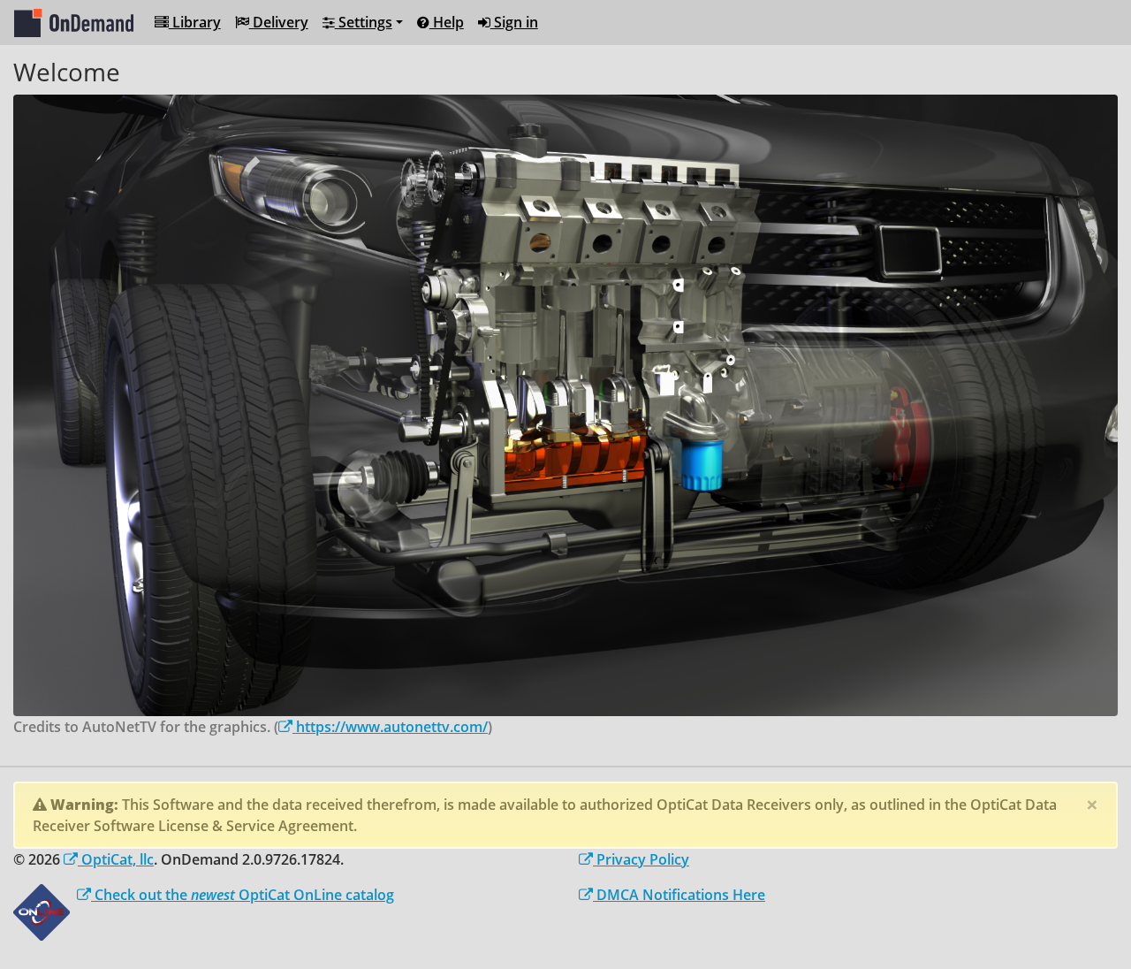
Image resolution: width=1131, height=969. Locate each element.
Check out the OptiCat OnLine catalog (242, 894)
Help (446, 22)
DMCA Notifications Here (679, 894)
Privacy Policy (641, 859)
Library (195, 22)
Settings (363, 22)
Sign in (514, 22)
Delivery (278, 22)
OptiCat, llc (116, 859)
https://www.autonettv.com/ (390, 726)
